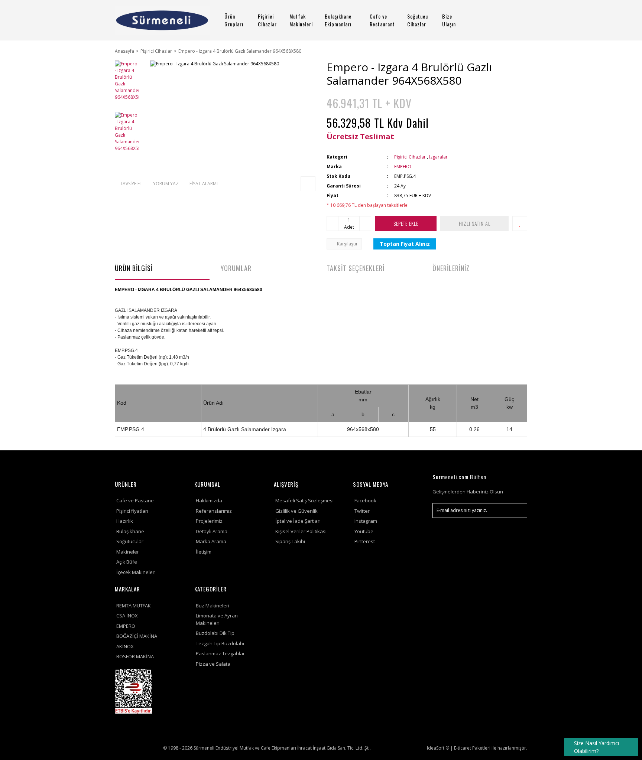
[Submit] (518, 510)
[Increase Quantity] (365, 223)
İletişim (203, 551)
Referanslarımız (214, 511)
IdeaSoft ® (438, 748)
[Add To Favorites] (519, 223)
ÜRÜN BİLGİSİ (134, 268)
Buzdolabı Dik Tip (215, 633)
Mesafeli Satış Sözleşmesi (304, 500)
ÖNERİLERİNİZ (451, 268)
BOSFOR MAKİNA (135, 656)
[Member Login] (497, 20)
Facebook (365, 500)
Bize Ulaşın (449, 20)
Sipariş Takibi (290, 541)
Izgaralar (438, 157)
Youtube (363, 531)
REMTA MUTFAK (133, 605)
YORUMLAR (236, 268)
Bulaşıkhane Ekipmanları (338, 20)
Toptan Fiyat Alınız (405, 243)
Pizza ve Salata (213, 663)
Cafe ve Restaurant (382, 20)
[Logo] (162, 20)
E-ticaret (462, 748)
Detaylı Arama (211, 531)
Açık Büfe (126, 561)
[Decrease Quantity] (332, 223)
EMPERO (402, 166)
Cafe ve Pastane (135, 500)
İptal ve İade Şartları (298, 521)
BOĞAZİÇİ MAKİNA (136, 636)
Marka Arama (211, 541)
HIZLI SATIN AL (474, 223)
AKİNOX (125, 646)
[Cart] (518, 20)
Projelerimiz (209, 521)
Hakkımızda (209, 500)
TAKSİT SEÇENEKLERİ (356, 268)
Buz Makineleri (212, 605)
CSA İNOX (127, 615)
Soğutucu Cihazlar (417, 20)
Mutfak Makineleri (301, 20)
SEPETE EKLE (405, 223)
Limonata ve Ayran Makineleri (217, 619)
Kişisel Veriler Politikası (301, 531)
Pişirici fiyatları (132, 511)
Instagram (365, 521)
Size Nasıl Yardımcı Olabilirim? (596, 747)
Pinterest (364, 541)
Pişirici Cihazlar (267, 20)
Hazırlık (124, 521)
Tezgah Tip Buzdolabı (220, 643)
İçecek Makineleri (136, 572)
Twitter (362, 511)
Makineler (127, 551)
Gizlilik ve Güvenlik (296, 511)
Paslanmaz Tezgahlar (220, 653)
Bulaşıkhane (130, 531)
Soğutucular (129, 541)
